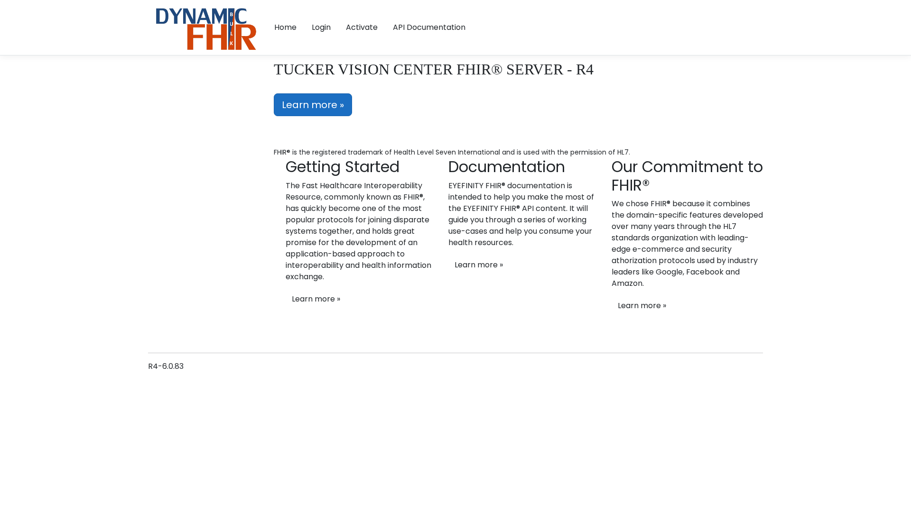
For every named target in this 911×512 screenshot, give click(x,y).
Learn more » (313, 104)
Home (285, 27)
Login (321, 27)
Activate (362, 27)
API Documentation (429, 27)
